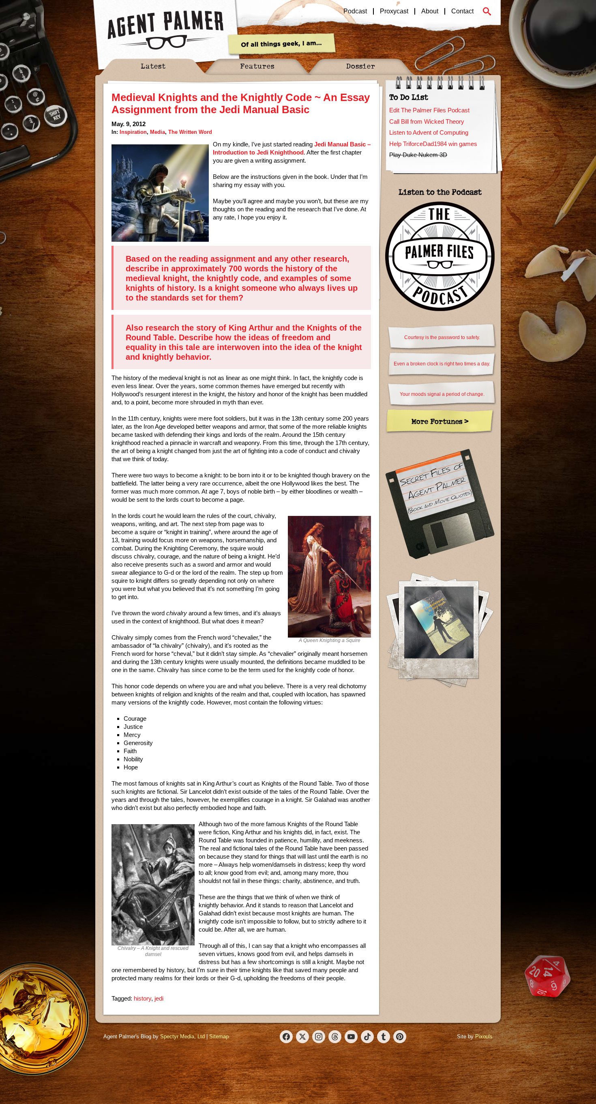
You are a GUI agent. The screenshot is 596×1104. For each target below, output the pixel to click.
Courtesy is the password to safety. (442, 337)
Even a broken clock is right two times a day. (442, 364)
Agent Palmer (165, 30)
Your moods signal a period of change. (442, 394)
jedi (158, 998)
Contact (462, 11)
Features (257, 66)
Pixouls (484, 1036)
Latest (153, 66)
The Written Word (190, 132)
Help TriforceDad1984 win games (433, 143)
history (142, 998)
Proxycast (394, 11)
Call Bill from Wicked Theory (426, 121)
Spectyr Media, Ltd (182, 1036)
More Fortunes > (440, 421)
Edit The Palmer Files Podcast (429, 110)
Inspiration (133, 132)
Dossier (360, 66)
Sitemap (219, 1036)
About (429, 11)
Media (157, 132)
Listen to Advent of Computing (428, 132)
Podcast (355, 11)
